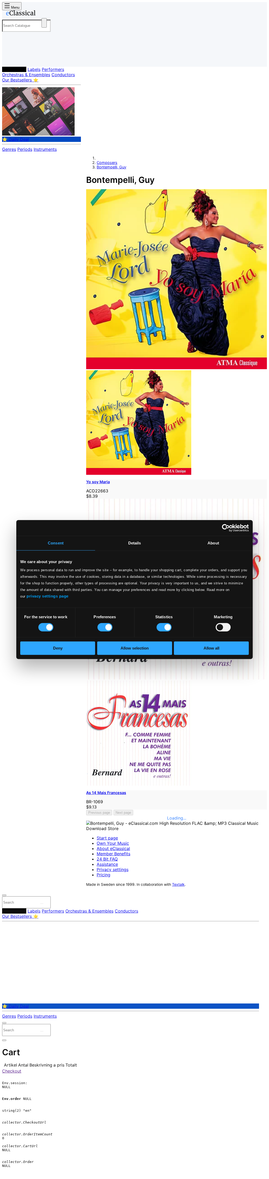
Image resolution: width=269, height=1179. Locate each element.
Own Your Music (113, 843)
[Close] (4, 895)
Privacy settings (112, 869)
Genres (9, 149)
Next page (123, 813)
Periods (24, 149)
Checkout (11, 1071)
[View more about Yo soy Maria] (176, 367)
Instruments (45, 149)
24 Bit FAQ (107, 859)
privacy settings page (48, 596)
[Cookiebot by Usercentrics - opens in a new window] (226, 528)
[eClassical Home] (44, 14)
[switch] (104, 627)
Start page (107, 838)
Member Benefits (113, 853)
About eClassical (113, 848)
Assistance (107, 864)
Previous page (99, 813)
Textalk (178, 884)
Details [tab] (134, 543)
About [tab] (213, 543)
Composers (14, 69)
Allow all (211, 648)
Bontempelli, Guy (111, 167)
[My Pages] (11, 58)
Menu (14, 7)
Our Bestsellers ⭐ (20, 80)
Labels (34, 69)
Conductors (63, 74)
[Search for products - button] (44, 23)
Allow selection (135, 648)
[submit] (41, 903)
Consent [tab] (56, 543)
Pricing (103, 874)
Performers (53, 69)
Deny (58, 648)
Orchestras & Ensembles (26, 74)
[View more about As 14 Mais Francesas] (176, 678)
